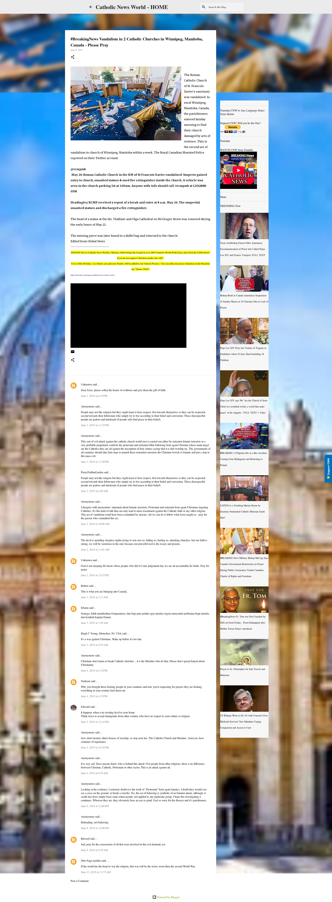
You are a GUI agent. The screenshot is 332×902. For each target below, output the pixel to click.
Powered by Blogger (168, 897)
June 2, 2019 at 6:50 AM (94, 491)
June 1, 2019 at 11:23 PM (95, 425)
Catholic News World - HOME (132, 7)
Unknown (86, 384)
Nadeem (85, 681)
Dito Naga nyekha (91, 860)
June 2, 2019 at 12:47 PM (95, 575)
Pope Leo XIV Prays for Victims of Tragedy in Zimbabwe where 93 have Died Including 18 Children (243, 354)
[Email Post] (73, 352)
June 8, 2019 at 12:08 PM (95, 828)
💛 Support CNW (328, 468)
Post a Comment (80, 881)
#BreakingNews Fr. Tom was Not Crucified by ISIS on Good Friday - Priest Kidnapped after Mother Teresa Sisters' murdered (243, 622)
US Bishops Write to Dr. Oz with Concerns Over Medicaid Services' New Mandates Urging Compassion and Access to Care (244, 721)
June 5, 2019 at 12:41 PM (95, 722)
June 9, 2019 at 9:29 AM (94, 850)
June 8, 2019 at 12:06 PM (95, 806)
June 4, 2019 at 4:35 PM (94, 696)
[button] (73, 57)
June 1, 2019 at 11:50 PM (95, 461)
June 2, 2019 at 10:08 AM (95, 524)
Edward (85, 706)
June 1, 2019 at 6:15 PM (94, 396)
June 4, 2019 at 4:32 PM (94, 670)
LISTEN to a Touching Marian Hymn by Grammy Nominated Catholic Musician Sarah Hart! (242, 511)
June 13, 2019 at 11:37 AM (96, 872)
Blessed (85, 838)
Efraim (84, 607)
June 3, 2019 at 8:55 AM (94, 645)
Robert (84, 585)
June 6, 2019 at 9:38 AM (94, 773)
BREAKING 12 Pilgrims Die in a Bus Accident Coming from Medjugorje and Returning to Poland (243, 459)
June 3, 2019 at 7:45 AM (94, 623)
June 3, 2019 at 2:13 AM (94, 597)
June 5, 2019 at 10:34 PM (95, 747)
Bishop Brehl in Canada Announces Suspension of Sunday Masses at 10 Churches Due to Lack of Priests (244, 301)
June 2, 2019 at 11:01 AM (95, 549)
